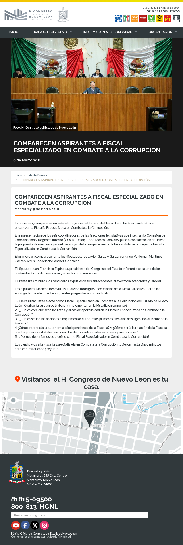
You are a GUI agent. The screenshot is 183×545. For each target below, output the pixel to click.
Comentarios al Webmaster (28, 536)
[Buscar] (143, 515)
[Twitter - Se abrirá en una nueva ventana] (35, 526)
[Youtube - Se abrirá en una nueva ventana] (16, 526)
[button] (48, 32)
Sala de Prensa (37, 175)
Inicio (18, 175)
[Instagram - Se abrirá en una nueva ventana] (44, 526)
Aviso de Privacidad (59, 536)
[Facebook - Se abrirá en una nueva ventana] (25, 526)
